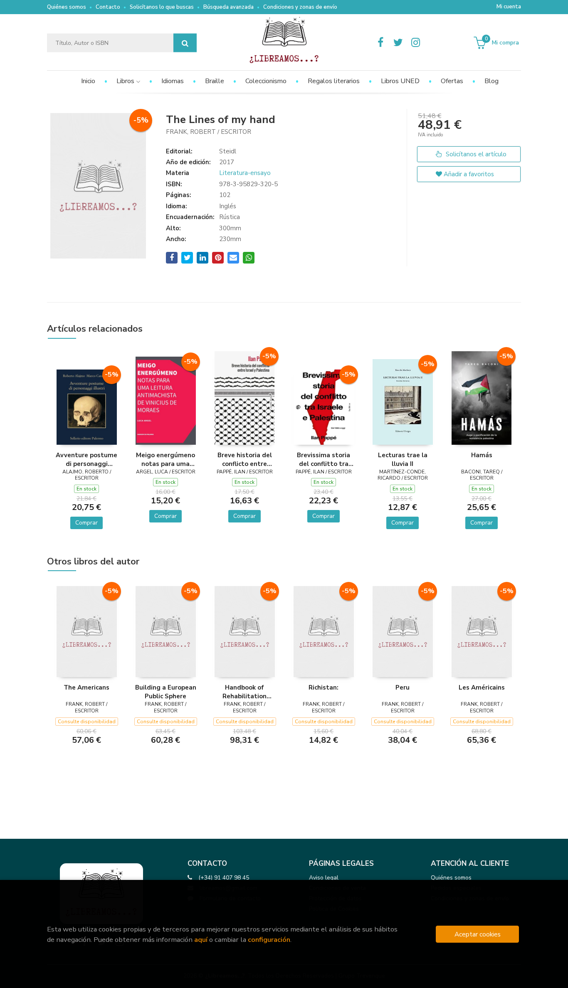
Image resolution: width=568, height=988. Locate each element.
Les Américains (482, 687)
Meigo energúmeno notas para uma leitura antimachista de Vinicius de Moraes (165, 459)
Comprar (86, 523)
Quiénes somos (66, 7)
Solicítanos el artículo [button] (475, 154)
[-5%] (87, 406)
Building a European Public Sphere (165, 691)
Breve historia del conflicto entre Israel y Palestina (244, 459)
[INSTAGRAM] (415, 42)
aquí (200, 939)
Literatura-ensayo (245, 173)
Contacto (108, 7)
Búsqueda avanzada (228, 7)
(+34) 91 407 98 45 (223, 878)
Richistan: (323, 687)
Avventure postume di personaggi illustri (86, 459)
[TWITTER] (398, 42)
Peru (402, 687)
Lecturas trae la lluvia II (402, 459)
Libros (126, 81)
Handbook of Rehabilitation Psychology (244, 691)
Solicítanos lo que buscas (162, 7)
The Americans (86, 687)
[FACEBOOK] (380, 42)
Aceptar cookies (477, 934)
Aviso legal (323, 878)
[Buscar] (185, 43)
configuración (269, 939)
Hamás (481, 455)
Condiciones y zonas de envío (300, 7)
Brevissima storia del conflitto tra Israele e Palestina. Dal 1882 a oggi (323, 459)
